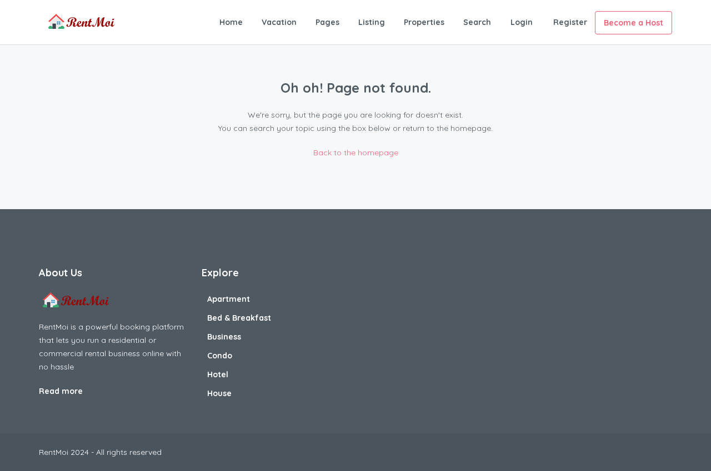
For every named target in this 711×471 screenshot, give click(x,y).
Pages (327, 22)
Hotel (217, 374)
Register (570, 22)
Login (521, 22)
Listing (371, 22)
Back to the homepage (355, 153)
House (219, 393)
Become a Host (633, 23)
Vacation (279, 22)
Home (231, 22)
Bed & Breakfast (239, 318)
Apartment (228, 299)
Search (477, 22)
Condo (219, 356)
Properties (424, 22)
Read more (62, 391)
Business (224, 337)
